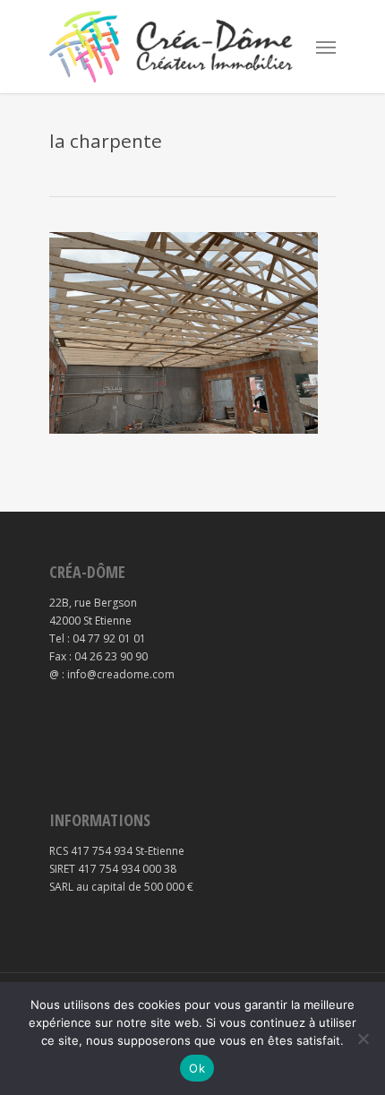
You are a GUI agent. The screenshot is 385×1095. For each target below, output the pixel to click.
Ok (197, 1068)
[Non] (363, 1039)
